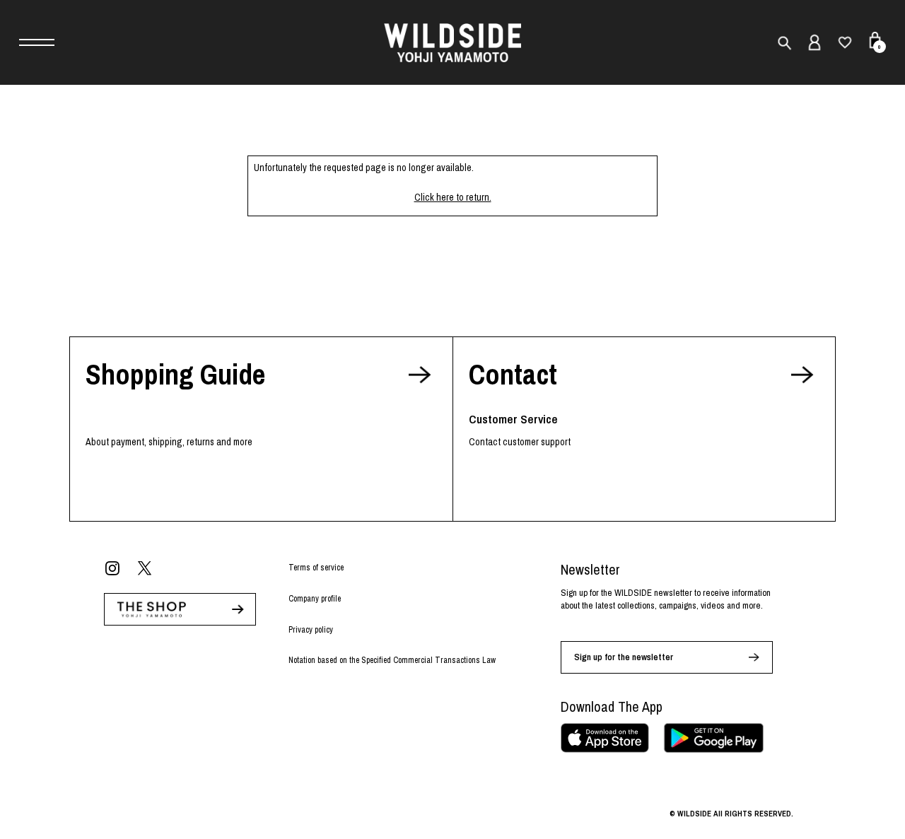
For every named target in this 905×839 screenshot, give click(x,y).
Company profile (314, 598)
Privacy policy (310, 629)
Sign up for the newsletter (623, 657)
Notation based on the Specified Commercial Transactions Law (392, 660)
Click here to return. (452, 197)
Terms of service (316, 567)
